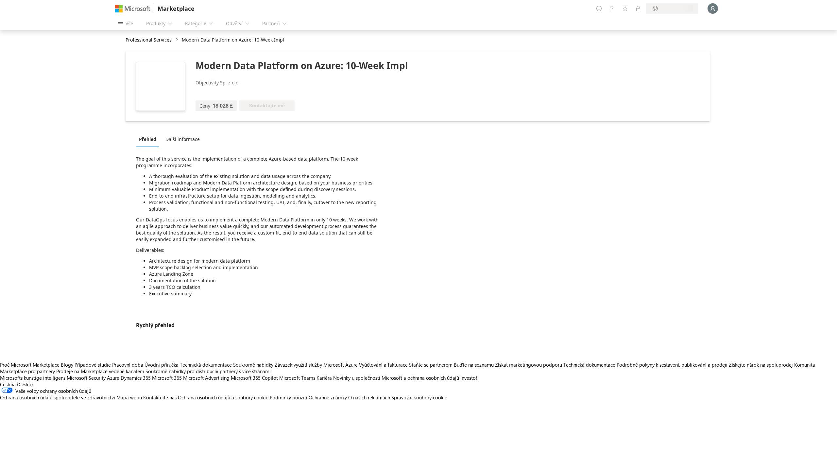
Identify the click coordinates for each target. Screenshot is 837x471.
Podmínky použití (288, 397)
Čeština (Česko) (16, 384)
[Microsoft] (132, 8)
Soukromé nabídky (253, 364)
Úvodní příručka (162, 364)
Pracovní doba (127, 364)
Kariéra (324, 378)
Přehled (147, 139)
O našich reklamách (369, 397)
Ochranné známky (328, 397)
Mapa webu (129, 397)
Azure (113, 378)
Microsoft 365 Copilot (254, 378)
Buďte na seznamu (474, 364)
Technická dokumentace (206, 364)
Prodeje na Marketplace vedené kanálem (100, 371)
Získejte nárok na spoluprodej (761, 364)
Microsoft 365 (167, 378)
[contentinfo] (177, 40)
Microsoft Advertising (206, 378)
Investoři (469, 378)
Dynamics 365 (136, 378)
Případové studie (93, 364)
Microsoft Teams (297, 378)
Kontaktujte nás (160, 397)
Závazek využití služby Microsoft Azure (317, 364)
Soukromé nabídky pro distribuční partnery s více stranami (208, 371)
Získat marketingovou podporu (528, 364)
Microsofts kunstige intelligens (32, 378)
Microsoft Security (86, 378)
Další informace (182, 139)
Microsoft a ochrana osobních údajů (420, 378)
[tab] (149, 139)
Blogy (67, 364)
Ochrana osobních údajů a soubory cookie (223, 397)
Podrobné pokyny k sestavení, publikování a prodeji (672, 364)
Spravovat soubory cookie (419, 397)
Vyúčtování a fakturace (383, 364)
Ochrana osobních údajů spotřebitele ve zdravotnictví (57, 397)
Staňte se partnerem (431, 364)
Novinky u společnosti (356, 378)
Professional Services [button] (149, 40)
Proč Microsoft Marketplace (30, 364)
